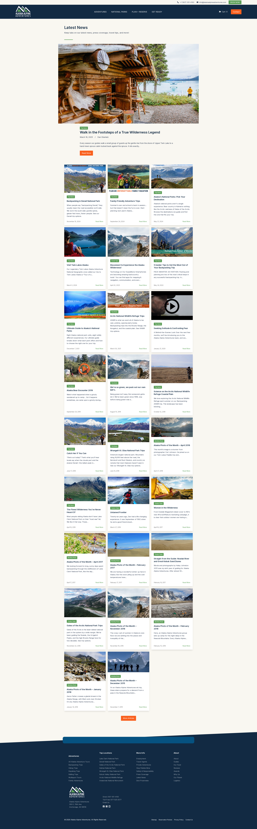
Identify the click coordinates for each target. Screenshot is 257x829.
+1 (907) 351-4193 (187, 2)
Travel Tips (114, 261)
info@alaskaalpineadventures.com (212, 2)
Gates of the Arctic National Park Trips (85, 625)
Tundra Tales (115, 508)
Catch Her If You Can (76, 453)
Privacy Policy (179, 820)
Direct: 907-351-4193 (111, 797)
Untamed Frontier (118, 512)
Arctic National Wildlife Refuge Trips (127, 316)
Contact (236, 12)
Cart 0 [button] (224, 12)
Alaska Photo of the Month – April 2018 (172, 445)
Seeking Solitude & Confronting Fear (171, 328)
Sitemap (154, 820)
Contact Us (189, 820)
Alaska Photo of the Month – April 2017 (85, 562)
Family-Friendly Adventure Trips (125, 201)
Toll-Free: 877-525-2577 (112, 800)
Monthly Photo (159, 441)
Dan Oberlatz (103, 137)
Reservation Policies (165, 820)
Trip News (84, 128)
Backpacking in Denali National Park (83, 201)
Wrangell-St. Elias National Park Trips (127, 450)
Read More (99, 221)
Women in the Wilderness (166, 508)
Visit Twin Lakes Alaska (77, 265)
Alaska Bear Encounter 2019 (80, 390)
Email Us (106, 802)
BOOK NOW (235, 2)
